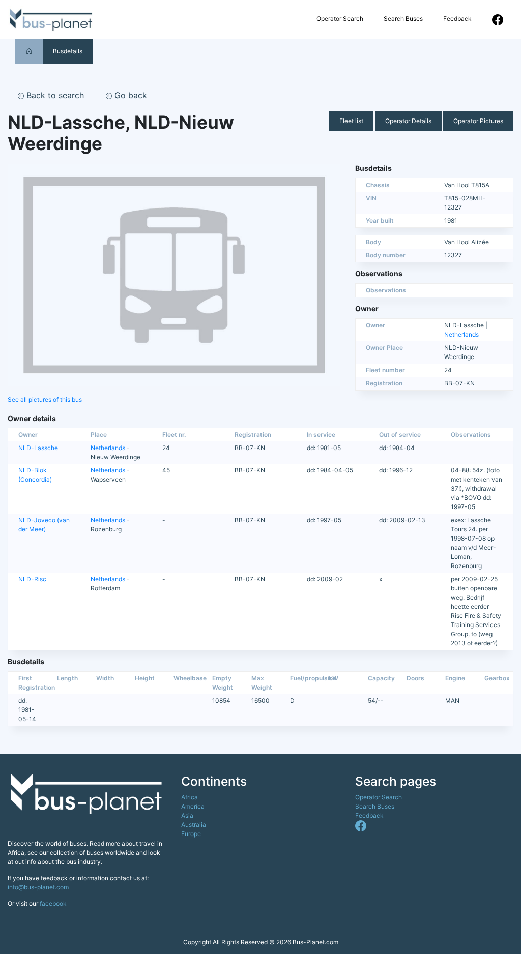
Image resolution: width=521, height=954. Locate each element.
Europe (191, 834)
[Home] (29, 51)
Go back (129, 95)
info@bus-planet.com (38, 887)
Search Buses (403, 18)
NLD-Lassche (38, 448)
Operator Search (339, 18)
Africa (189, 797)
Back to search (54, 95)
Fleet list (351, 121)
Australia (193, 824)
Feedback (457, 18)
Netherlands (461, 334)
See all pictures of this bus (45, 399)
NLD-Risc (32, 579)
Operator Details (408, 121)
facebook (53, 903)
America (193, 806)
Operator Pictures (478, 121)
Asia (187, 815)
